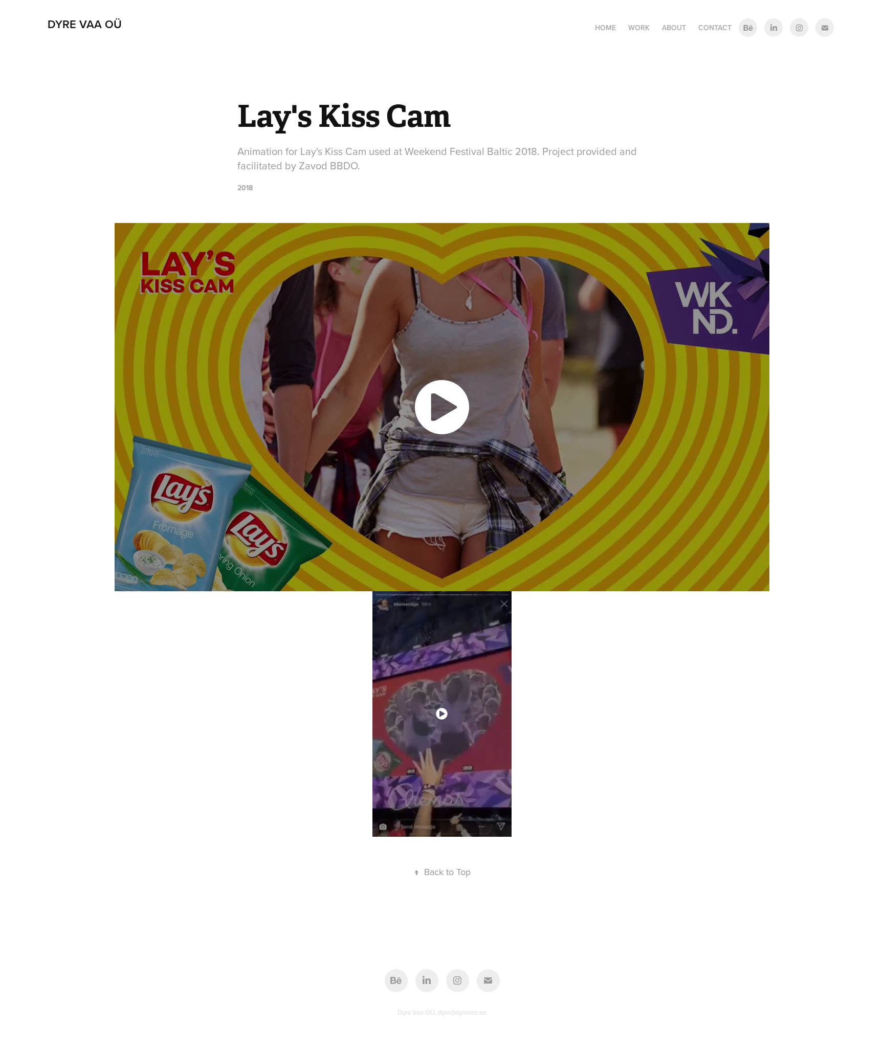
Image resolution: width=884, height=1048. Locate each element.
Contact (715, 28)
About (674, 28)
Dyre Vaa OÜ (85, 24)
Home (605, 28)
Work (639, 28)
